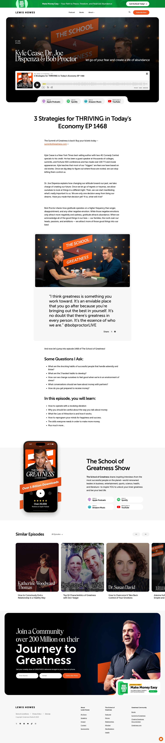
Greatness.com (136, 725)
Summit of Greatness (138, 716)
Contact (83, 725)
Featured (108, 715)
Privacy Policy (36, 714)
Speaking (84, 718)
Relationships (109, 722)
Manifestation (109, 729)
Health (107, 732)
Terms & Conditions (22, 714)
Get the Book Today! (137, 4)
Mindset (107, 725)
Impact (83, 722)
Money (107, 718)
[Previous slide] (136, 534)
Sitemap (47, 714)
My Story (84, 715)
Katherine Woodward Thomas (36, 585)
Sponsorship (85, 729)
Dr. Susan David (122, 587)
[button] (161, 739)
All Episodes (56, 534)
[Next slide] (145, 534)
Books (133, 712)
